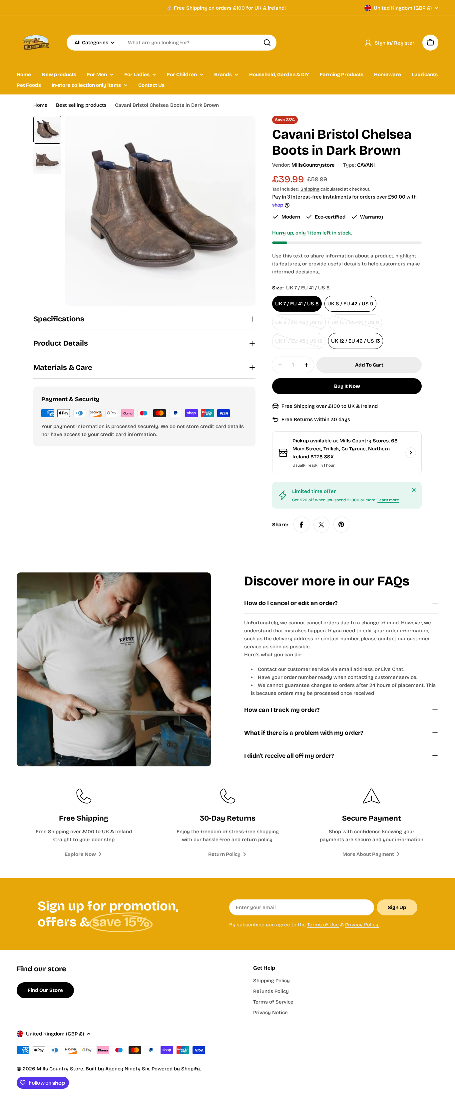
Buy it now (347, 386)
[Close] (413, 490)
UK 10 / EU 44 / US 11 (356, 324)
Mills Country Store (60, 1069)
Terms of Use (323, 925)
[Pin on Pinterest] (341, 525)
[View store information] (410, 452)
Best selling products (81, 105)
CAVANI (366, 165)
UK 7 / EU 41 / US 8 (297, 304)
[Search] (267, 43)
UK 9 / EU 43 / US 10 (300, 324)
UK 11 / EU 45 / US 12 (300, 343)
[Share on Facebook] (301, 525)
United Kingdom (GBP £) (403, 8)
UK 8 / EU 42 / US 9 (350, 304)
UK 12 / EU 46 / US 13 (355, 341)
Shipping (309, 189)
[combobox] (171, 43)
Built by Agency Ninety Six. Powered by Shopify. (143, 1069)
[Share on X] (321, 525)
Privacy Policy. (362, 925)
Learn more (388, 500)
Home (40, 105)
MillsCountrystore (313, 165)
